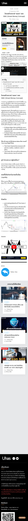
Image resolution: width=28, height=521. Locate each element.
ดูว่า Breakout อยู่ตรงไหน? (12, 86)
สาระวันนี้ (16, 9)
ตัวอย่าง (8, 89)
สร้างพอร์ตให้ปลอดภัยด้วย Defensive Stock (11, 336)
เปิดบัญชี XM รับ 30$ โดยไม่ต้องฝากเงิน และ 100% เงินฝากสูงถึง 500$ (13, 367)
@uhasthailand (14, 509)
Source (9, 91)
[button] (23, 80)
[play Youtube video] (14, 247)
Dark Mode (22, 517)
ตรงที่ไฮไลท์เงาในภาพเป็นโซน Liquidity (15, 88)
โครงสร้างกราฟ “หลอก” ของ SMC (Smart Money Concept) (13, 83)
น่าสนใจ (11, 9)
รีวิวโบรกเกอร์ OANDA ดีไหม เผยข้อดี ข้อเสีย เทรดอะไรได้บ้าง (13, 306)
